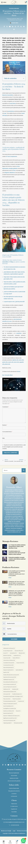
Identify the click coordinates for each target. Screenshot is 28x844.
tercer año (16, 362)
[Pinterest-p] (18, 26)
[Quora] (21, 26)
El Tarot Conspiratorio (11, 156)
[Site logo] (14, 2)
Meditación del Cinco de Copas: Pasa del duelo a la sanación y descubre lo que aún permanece (17, 583)
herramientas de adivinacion (10, 682)
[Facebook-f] (4, 26)
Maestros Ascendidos (7, 95)
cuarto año (10, 362)
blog (11, 262)
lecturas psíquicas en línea (9, 686)
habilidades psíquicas (8, 679)
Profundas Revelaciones (9, 701)
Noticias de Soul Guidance (9, 691)
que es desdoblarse (8, 706)
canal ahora (13, 103)
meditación (6, 689)
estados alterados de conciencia (11, 674)
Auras (5, 653)
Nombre (4, 425)
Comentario (5, 406)
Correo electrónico (7, 431)
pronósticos (11, 111)
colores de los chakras (9, 660)
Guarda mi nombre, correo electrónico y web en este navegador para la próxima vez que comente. (14, 446)
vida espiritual (18, 723)
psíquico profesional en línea (10, 703)
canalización (17, 655)
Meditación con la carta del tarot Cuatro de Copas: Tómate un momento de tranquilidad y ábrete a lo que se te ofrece (17, 593)
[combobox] (13, 470)
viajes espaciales (7, 723)
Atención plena (19, 650)
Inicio (18, 371)
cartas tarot (6, 657)
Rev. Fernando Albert (7, 375)
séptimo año (15, 360)
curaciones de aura (8, 665)
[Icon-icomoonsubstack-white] (14, 29)
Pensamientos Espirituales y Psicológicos (13, 696)
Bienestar (22, 653)
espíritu (6, 672)
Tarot (14, 170)
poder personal (17, 698)
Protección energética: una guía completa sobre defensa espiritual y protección (17, 559)
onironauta (6, 694)
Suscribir (14, 639)
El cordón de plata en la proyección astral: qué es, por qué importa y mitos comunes (17, 553)
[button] (23, 78)
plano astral (6, 698)
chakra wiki (16, 657)
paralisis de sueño (17, 694)
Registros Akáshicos (10, 172)
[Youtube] (9, 26)
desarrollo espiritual (8, 667)
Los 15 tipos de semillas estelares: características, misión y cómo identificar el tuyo (17, 546)
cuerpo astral (20, 662)
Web (3, 438)
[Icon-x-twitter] (7, 26)
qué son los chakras (8, 710)
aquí (5, 113)
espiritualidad (19, 669)
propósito (21, 701)
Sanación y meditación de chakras (11, 715)
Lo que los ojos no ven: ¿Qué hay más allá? (14, 301)
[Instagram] (15, 26)
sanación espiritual (8, 713)
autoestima (13, 653)
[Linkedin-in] (12, 26)
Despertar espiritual (8, 669)
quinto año (5, 362)
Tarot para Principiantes (9, 720)
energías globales (13, 168)
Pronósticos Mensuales (14, 8)
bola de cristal (7, 655)
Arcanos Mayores (7, 650)
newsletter (19, 333)
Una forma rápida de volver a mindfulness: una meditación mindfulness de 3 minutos (16, 603)
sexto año (21, 360)
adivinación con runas (9, 648)
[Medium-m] (23, 26)
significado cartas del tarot (10, 718)
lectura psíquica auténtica (9, 684)
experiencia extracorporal (9, 677)
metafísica (15, 689)
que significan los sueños (9, 708)
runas (18, 710)
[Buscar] (24, 470)
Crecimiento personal (8, 662)
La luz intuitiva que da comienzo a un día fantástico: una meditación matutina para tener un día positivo (17, 573)
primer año (7, 364)
